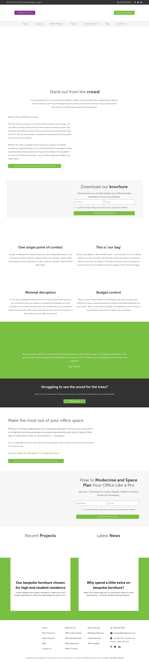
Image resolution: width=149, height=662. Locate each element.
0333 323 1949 (125, 2)
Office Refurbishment (73, 638)
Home (25, 24)
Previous (10, 358)
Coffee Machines (94, 638)
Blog (107, 24)
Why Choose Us (91, 24)
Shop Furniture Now (124, 13)
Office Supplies (94, 643)
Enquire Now (74, 401)
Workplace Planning (96, 633)
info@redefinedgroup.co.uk (124, 633)
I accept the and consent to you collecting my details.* (102, 208)
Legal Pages (113, 658)
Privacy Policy (91, 208)
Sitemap (120, 658)
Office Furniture (71, 649)
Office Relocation (72, 643)
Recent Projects (56, 24)
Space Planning (94, 628)
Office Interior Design (73, 633)
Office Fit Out (70, 628)
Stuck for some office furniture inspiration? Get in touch (36, 461)
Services (39, 24)
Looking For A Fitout (25, 13)
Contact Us (121, 24)
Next (138, 358)
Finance (74, 24)
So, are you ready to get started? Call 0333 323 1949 (34, 166)
